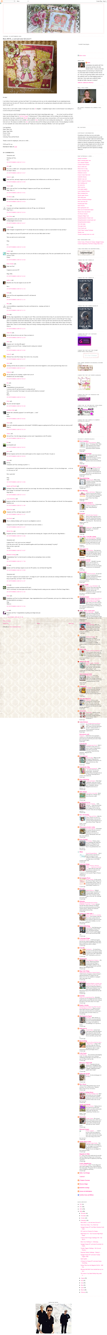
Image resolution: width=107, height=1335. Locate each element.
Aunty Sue (9, 332)
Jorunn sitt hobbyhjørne (85, 1191)
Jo (35, 108)
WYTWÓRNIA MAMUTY (86, 503)
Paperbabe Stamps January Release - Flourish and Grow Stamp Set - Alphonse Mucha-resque (94, 600)
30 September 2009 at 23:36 (16, 606)
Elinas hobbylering (84, 779)
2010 (81, 1209)
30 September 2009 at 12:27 (16, 527)
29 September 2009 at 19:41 (16, 192)
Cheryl (8, 422)
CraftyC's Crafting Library (86, 1092)
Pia (7, 442)
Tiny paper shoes (82, 226)
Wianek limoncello (90, 504)
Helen (8, 341)
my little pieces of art (84, 802)
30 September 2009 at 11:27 (16, 514)
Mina (8, 303)
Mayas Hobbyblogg (84, 478)
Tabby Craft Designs (84, 1173)
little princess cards (84, 734)
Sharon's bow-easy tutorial (84, 211)
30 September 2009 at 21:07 (16, 581)
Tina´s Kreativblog (84, 814)
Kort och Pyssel (83, 756)
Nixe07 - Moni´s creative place (87, 610)
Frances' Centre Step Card (84, 175)
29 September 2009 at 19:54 (16, 201)
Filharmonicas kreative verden (87, 827)
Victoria (8, 186)
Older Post (70, 623)
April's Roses (82, 982)
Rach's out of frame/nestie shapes (85, 209)
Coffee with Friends (90, 492)
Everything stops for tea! (91, 745)
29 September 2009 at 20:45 (16, 276)
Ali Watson (9, 196)
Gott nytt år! (89, 927)
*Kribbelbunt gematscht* (92, 768)
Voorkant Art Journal (90, 573)
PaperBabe (82, 513)
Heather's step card (82, 179)
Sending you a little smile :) (86, 913)
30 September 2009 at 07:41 (16, 438)
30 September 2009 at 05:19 (16, 429)
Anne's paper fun (83, 549)
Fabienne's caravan (82, 172)
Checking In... (89, 949)
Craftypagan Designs (84, 938)
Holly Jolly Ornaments (91, 442)
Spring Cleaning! (90, 1106)
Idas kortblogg (83, 1041)
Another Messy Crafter (85, 1141)
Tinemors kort (83, 958)
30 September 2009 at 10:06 (16, 482)
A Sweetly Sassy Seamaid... (92, 515)
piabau (81, 526)
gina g (8, 451)
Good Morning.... (83, 1054)
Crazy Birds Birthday (91, 538)
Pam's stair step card (82, 201)
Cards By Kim (83, 743)
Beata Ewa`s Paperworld (85, 1062)
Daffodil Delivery (90, 890)
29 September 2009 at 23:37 (16, 359)
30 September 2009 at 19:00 (16, 570)
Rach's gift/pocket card (83, 207)
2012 (81, 1204)
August (83, 1278)
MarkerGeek (10, 509)
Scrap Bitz (82, 947)
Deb (8, 565)
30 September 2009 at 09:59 (16, 456)
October (83, 1218)
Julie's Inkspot (83, 791)
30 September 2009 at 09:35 (16, 447)
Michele (26, 118)
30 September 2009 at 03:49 (16, 406)
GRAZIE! (88, 561)
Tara (88, 62)
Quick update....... (85, 1258)
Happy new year (89, 479)
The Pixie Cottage (23, 116)
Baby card (88, 700)
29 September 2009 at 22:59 (16, 337)
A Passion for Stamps (90, 242)
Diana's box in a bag (82, 168)
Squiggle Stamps (100, 242)
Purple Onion (89, 675)
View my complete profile (85, 82)
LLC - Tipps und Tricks (91, 816)
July (82, 1280)
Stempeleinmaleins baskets (84, 222)
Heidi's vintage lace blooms (84, 181)
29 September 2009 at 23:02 (16, 350)
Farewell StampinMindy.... (92, 853)
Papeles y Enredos (84, 1005)
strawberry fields (11, 410)
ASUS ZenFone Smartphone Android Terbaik (89, 972)
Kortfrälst (82, 995)
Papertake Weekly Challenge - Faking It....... (91, 1252)
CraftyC (8, 251)
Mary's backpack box (83, 193)
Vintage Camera (89, 1118)
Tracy (8, 205)
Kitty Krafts (82, 1117)
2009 (81, 1211)
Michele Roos (10, 531)
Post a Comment (7, 621)
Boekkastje (88, 1017)
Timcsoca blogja (83, 1184)
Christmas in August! (91, 636)
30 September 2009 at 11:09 (16, 505)
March (82, 1290)
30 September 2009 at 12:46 (16, 536)
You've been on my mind (91, 793)
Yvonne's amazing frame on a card (86, 234)
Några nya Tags (89, 757)
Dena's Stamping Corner (85, 674)
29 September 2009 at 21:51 (16, 310)
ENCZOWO (82, 711)
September (83, 1220)
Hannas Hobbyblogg (84, 926)
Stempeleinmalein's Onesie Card (85, 218)
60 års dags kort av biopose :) (92, 960)
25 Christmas (89, 841)
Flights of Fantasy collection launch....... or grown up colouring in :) (93, 867)
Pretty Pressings (83, 839)
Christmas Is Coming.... (84, 939)
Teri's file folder (81, 224)
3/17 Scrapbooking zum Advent (93, 723)
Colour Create (81, 242)
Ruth (8, 585)
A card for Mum (89, 1030)
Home (38, 623)
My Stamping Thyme (84, 878)
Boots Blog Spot (83, 490)
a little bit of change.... (91, 803)
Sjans (87, 455)
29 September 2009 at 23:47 (16, 368)
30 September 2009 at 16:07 (16, 550)
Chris (8, 314)
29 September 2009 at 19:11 (16, 162)
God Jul (88, 1064)
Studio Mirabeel (83, 722)
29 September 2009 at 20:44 (16, 259)
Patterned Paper (83, 465)
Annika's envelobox (82, 158)
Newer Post (5, 623)
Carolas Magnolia (83, 1165)
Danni (8, 401)
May (82, 1285)
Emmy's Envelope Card (83, 170)
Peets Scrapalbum (84, 441)
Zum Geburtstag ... (90, 612)
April (82, 1287)
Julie (8, 166)
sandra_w (9, 280)
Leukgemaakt (82, 686)
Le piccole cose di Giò (84, 560)
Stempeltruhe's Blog (84, 767)
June (82, 1283)
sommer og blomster (90, 781)
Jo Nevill (9, 227)
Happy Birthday (89, 550)
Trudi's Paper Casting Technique (85, 230)
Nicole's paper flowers (83, 195)
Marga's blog (82, 649)
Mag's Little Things (84, 971)
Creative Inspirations (83, 243)
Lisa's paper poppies (82, 189)
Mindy (81, 852)
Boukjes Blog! (83, 572)
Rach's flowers (81, 205)
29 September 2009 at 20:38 (16, 247)
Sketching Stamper (84, 597)
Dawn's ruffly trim (82, 166)
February (83, 1292)
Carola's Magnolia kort (85, 1163)
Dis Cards (81, 889)
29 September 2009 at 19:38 (16, 182)
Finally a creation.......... (91, 1130)
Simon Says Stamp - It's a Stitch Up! (89, 1224)
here (27, 122)
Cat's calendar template (83, 162)
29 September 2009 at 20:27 (16, 223)
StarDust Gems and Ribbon (86, 1195)
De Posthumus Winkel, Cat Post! (93, 467)
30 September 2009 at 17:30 (16, 561)
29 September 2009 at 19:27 (16, 173)
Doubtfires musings (84, 1187)
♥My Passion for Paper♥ (85, 1016)
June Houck (9, 518)
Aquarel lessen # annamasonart (93, 650)
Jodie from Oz (83, 1028)
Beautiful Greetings (11, 554)
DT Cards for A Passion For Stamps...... (90, 1231)
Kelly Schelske (10, 263)
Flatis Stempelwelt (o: (85, 623)
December (83, 1213)
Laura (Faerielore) (11, 498)
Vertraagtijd (89, 687)
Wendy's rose (81, 232)
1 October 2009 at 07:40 (15, 617)
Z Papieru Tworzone (84, 1180)
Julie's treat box (81, 187)
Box (80, 1155)
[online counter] (82, 55)
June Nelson (9, 216)
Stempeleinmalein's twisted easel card (86, 220)
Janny (36, 120)
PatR (8, 292)
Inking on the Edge (84, 661)
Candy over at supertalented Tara (87, 997)
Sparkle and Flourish (12, 486)
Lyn (8, 610)
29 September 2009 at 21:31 (16, 299)
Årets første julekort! (90, 828)
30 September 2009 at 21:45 (16, 591)
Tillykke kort (89, 527)
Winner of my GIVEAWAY (92, 586)
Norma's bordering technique (84, 199)
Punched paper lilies (82, 203)
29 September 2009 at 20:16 (16, 212)
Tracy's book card (82, 228)
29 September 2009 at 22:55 (16, 328)
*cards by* (82, 1176)
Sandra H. (9, 354)
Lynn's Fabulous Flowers (84, 191)
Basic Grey (100, 243)
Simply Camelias (90, 879)
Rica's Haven (82, 1084)
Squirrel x (9, 177)
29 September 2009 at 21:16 (16, 288)
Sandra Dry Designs (84, 864)
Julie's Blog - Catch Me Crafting (87, 536)
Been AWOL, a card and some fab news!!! (17, 39)
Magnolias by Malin (84, 1154)
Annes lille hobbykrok (85, 698)
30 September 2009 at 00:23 (16, 378)
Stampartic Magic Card (83, 216)
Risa (8, 383)
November (83, 1215)
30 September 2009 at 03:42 (16, 397)
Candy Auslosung (90, 624)
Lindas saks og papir (84, 1073)
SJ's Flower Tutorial (82, 213)
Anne (8, 460)
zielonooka (82, 901)
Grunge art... (82, 735)
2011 (81, 1206)
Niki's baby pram (82, 197)
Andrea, (8, 433)
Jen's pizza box (81, 185)
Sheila (8, 595)
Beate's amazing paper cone (84, 160)
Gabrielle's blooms (82, 177)
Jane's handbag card (82, 183)
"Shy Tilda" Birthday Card (92, 1093)
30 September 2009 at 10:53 (16, 494)
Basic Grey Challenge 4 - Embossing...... (90, 1241)
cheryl (8, 363)
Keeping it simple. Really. (92, 1143)
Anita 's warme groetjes (85, 453)
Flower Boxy (89, 712)
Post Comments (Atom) (15, 626)
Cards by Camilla (83, 584)
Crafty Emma (83, 1053)
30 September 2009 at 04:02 (16, 418)
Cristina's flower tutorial (83, 164)
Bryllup (88, 1075)
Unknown (9, 372)
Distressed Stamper (84, 1129)
